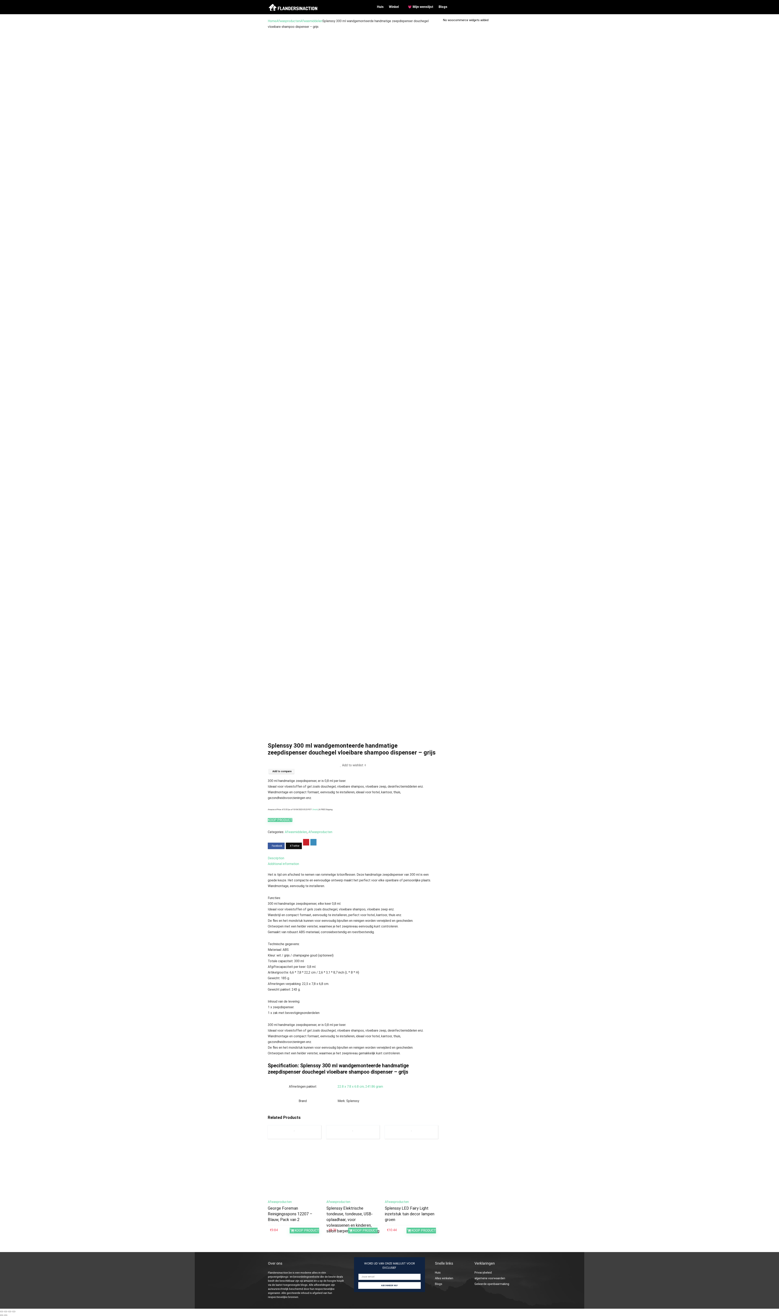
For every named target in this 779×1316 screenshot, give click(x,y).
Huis (380, 7)
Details (315, 809)
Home (272, 21)
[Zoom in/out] (1, 1311)
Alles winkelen (444, 1278)
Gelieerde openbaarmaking (492, 1284)
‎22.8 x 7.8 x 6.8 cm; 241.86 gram (360, 1086)
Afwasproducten (288, 21)
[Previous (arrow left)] (1, 1315)
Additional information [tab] (283, 864)
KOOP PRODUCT (280, 820)
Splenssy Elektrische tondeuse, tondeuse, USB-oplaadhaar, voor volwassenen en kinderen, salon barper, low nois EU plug (352, 1219)
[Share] (9, 1311)
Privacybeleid (483, 1272)
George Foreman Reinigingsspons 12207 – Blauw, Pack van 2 (290, 1214)
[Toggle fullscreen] (5, 1311)
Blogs (443, 7)
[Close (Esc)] (13, 1311)
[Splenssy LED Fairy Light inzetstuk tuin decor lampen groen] (411, 1170)
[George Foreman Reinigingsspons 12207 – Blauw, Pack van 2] (294, 1170)
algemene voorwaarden (490, 1278)
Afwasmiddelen (311, 21)
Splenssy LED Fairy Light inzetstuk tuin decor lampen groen (409, 1214)
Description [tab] (276, 858)
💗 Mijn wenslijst (420, 7)
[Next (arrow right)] (5, 1315)
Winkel (394, 7)
